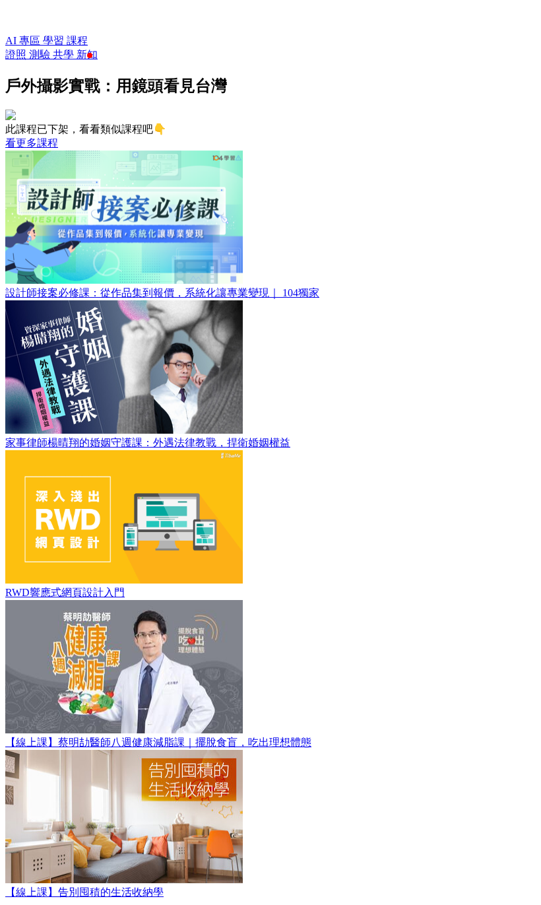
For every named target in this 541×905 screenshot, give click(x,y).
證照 (17, 54)
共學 (65, 54)
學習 (55, 40)
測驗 (41, 54)
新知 (87, 54)
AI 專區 (24, 40)
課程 (77, 40)
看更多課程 (31, 143)
